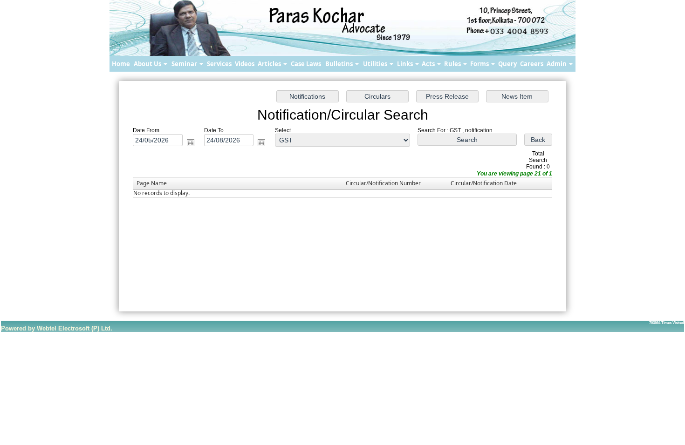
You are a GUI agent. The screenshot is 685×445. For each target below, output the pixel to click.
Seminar (185, 64)
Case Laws (306, 64)
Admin (557, 64)
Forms (480, 64)
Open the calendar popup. (190, 142)
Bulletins (339, 64)
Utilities (376, 64)
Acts (429, 64)
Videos (244, 64)
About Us (148, 64)
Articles (270, 64)
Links (405, 64)
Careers (531, 64)
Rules (453, 64)
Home (121, 64)
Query (507, 64)
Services (219, 64)
